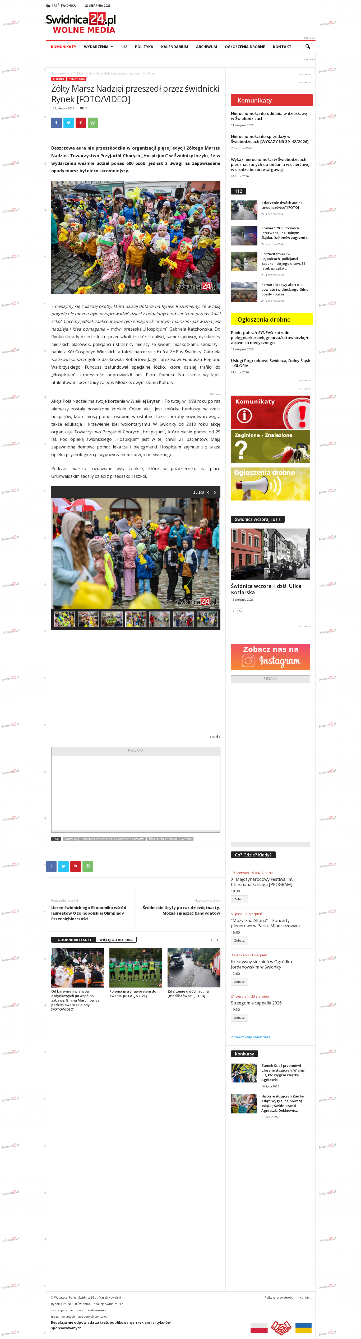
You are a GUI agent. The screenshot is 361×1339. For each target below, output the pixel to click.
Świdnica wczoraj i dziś (258, 519)
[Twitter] (68, 123)
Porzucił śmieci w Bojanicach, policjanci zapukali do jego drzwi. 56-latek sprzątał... (284, 261)
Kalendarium (174, 46)
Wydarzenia (96, 46)
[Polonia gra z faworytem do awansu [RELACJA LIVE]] (135, 968)
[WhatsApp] (93, 123)
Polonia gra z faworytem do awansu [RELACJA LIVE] (132, 993)
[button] (307, 47)
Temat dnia (77, 79)
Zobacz (239, 899)
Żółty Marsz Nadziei (163, 838)
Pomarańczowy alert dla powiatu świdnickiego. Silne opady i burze (284, 289)
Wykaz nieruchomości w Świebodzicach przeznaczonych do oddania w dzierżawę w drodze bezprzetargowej (270, 164)
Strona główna (60, 73)
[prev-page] (211, 940)
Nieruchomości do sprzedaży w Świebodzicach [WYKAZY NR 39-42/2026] (270, 139)
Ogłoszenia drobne (245, 46)
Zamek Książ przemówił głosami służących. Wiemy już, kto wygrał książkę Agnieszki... (283, 1072)
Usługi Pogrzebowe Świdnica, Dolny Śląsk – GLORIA (270, 363)
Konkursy (244, 1054)
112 (124, 46)
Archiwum (206, 46)
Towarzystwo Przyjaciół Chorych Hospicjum (112, 838)
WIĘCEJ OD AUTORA (116, 939)
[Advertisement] (136, 793)
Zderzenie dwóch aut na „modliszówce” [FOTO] (188, 993)
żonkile (186, 838)
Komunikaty (63, 46)
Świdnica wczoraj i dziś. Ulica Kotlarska (266, 589)
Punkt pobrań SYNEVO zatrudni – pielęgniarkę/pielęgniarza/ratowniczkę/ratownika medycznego (270, 337)
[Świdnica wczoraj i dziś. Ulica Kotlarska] (270, 554)
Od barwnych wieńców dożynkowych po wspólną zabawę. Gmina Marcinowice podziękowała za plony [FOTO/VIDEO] (75, 1000)
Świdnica (70, 838)
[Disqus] (135, 1082)
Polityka (144, 46)
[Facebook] (56, 123)
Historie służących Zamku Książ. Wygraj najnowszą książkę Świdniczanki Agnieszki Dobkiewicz (282, 1103)
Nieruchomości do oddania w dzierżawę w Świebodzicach (269, 116)
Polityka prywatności (279, 1297)
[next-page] (217, 940)
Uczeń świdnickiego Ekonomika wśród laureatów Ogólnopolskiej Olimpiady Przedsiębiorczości (88, 913)
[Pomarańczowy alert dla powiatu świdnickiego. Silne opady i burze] (244, 292)
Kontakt (282, 46)
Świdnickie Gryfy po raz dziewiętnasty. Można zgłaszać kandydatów (181, 910)
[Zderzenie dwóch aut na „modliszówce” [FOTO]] (194, 968)
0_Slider (79, 73)
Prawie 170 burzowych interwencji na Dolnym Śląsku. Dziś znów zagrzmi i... (285, 233)
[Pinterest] (81, 123)
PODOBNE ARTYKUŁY (73, 939)
